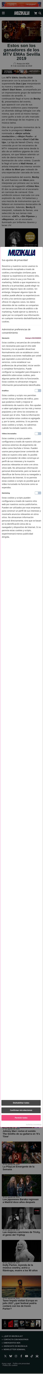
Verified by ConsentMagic (34, 1124)
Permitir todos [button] (21, 1118)
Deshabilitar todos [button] (21, 1103)
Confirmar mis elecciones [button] (21, 1110)
